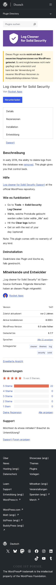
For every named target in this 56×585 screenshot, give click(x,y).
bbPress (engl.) (13, 520)
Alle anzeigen (46, 412)
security (41, 353)
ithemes (43, 346)
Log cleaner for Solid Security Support (24, 184)
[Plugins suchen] (35, 24)
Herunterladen (12, 99)
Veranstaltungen (38, 489)
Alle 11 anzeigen (45, 339)
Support (10, 142)
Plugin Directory (11, 13)
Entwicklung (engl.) (13, 494)
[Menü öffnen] (51, 4)
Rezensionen (13, 119)
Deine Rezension (12, 412)
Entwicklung (12, 134)
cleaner (33, 346)
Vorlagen (34, 474)
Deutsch (14, 543)
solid (49, 353)
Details (10, 111)
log (50, 346)
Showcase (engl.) (39, 458)
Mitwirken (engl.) (39, 483)
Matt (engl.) (11, 514)
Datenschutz (10, 474)
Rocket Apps (15, 91)
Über (5, 458)
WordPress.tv (12, 499)
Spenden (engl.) (40, 494)
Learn (6, 483)
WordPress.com (13, 509)
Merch (35, 499)
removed (28, 164)
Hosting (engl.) (11, 468)
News (6, 463)
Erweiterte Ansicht (13, 361)
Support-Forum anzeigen (16, 439)
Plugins (33, 468)
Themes (34, 463)
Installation (12, 126)
